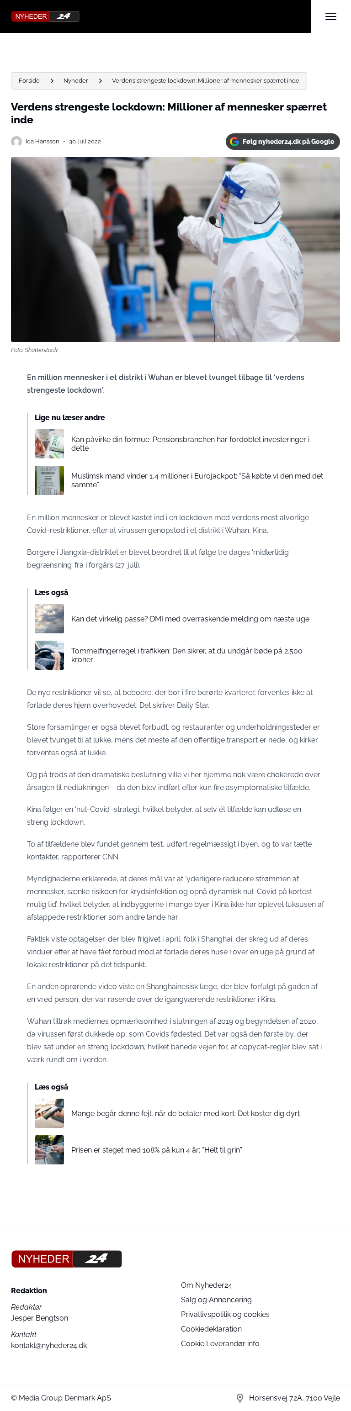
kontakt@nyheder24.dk (49, 1345)
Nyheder (76, 80)
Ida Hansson (42, 141)
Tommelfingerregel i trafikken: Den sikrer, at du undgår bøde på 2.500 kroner (187, 655)
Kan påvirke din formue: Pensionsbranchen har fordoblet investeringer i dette (190, 444)
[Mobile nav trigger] (331, 16)
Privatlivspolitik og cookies (225, 1314)
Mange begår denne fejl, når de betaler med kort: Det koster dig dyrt (185, 1113)
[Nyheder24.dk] (161, 16)
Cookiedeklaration (211, 1329)
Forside (29, 80)
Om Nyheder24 (206, 1285)
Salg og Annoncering (216, 1299)
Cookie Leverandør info (220, 1343)
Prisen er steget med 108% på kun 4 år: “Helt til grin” (156, 1150)
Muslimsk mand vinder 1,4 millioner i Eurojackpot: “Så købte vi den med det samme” (197, 480)
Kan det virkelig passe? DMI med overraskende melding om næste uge (190, 619)
